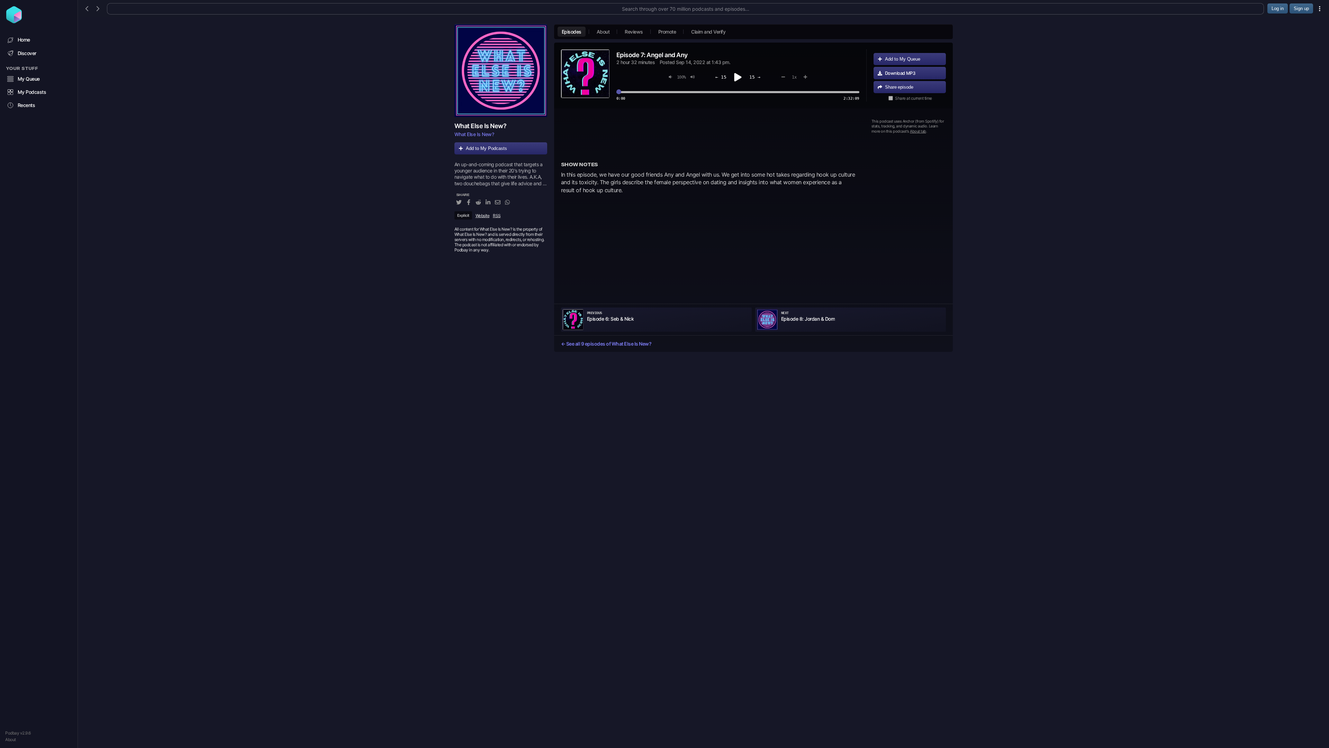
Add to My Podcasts (486, 148)
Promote (667, 32)
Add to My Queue (902, 59)
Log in (1278, 8)
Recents (26, 105)
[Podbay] (14, 21)
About (10, 739)
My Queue (29, 79)
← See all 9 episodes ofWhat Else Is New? (606, 344)
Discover (27, 53)
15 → (754, 77)
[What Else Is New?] (500, 70)
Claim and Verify (708, 32)
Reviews (634, 32)
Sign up (1301, 8)
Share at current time (913, 98)
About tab (918, 131)
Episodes (571, 32)
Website (483, 215)
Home (24, 40)
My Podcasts (32, 92)
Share (899, 87)
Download (900, 73)
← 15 (720, 77)
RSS (497, 215)
